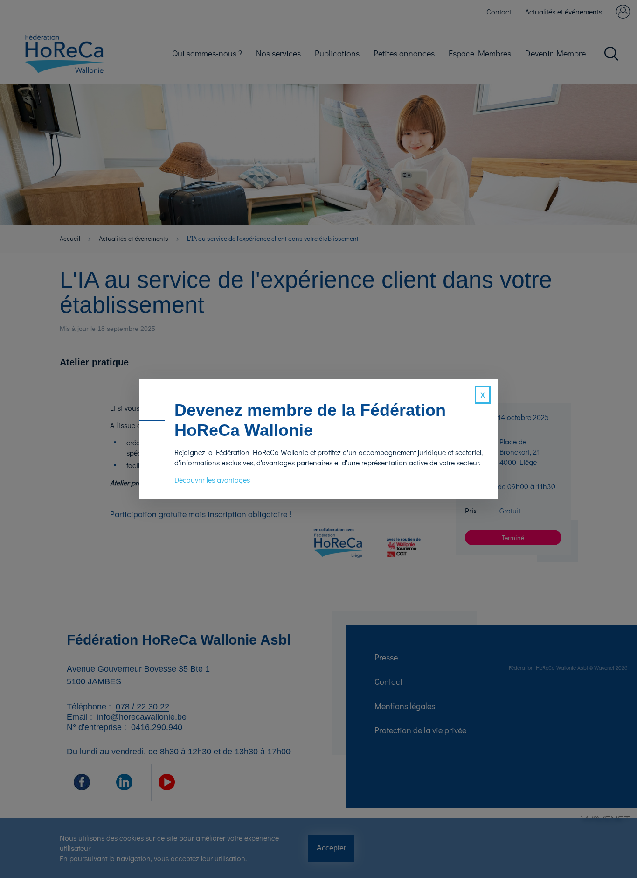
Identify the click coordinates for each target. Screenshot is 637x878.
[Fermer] (483, 395)
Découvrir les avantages (212, 480)
